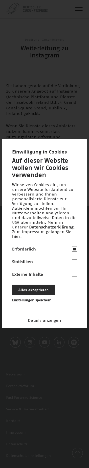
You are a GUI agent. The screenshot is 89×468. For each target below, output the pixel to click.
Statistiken (22, 262)
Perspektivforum (20, 386)
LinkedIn (59, 342)
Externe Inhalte (27, 274)
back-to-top (77, 453)
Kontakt (13, 421)
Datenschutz (16, 444)
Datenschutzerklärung (51, 227)
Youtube (44, 342)
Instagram (29, 342)
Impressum (16, 432)
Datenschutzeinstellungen (28, 456)
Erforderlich (24, 249)
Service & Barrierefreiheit (27, 409)
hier (16, 236)
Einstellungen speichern (31, 300)
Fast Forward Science (24, 397)
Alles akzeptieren (33, 290)
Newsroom (15, 374)
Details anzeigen (44, 320)
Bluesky (15, 342)
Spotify (73, 342)
